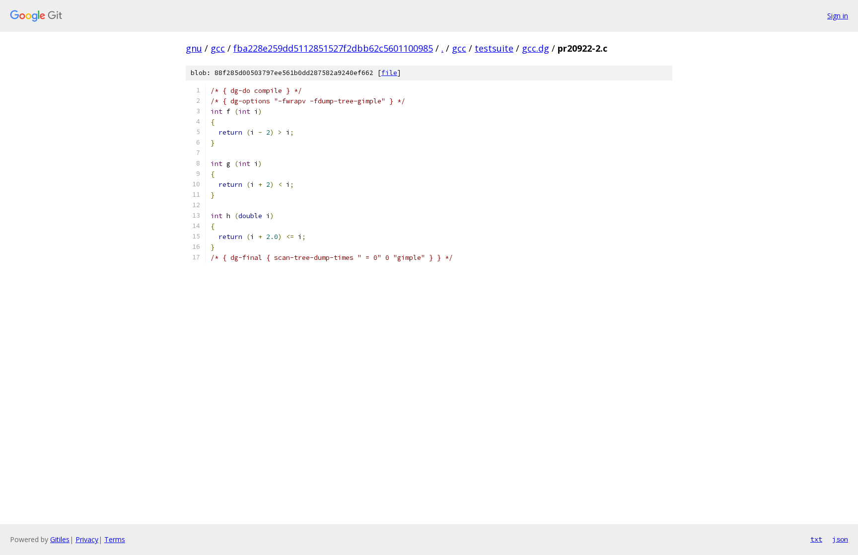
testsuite (494, 48)
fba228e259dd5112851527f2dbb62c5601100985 (333, 48)
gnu (194, 48)
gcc (218, 48)
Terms (114, 539)
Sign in (837, 15)
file (389, 73)
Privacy (86, 539)
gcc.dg (535, 48)
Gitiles (60, 539)
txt (816, 539)
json (840, 539)
